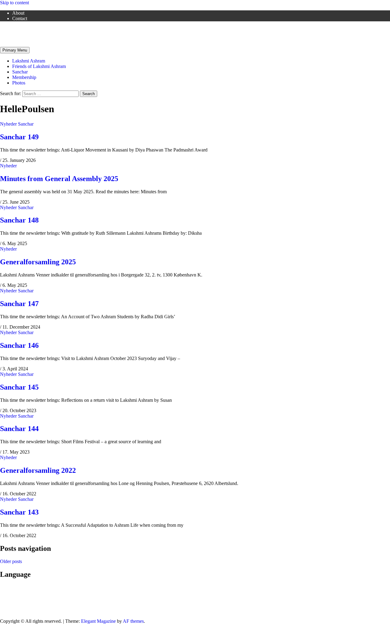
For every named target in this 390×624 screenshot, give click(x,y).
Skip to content (14, 2)
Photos (18, 82)
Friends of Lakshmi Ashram (27, 28)
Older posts (11, 561)
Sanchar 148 (19, 220)
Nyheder (8, 124)
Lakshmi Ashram (28, 60)
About (18, 13)
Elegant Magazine (98, 621)
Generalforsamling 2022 (38, 470)
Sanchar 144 (19, 429)
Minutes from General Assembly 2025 (59, 179)
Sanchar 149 (19, 137)
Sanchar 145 (19, 387)
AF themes (133, 621)
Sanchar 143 (19, 512)
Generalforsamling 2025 (38, 262)
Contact (19, 18)
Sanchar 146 (19, 345)
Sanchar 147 (19, 304)
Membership (24, 77)
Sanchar (20, 71)
